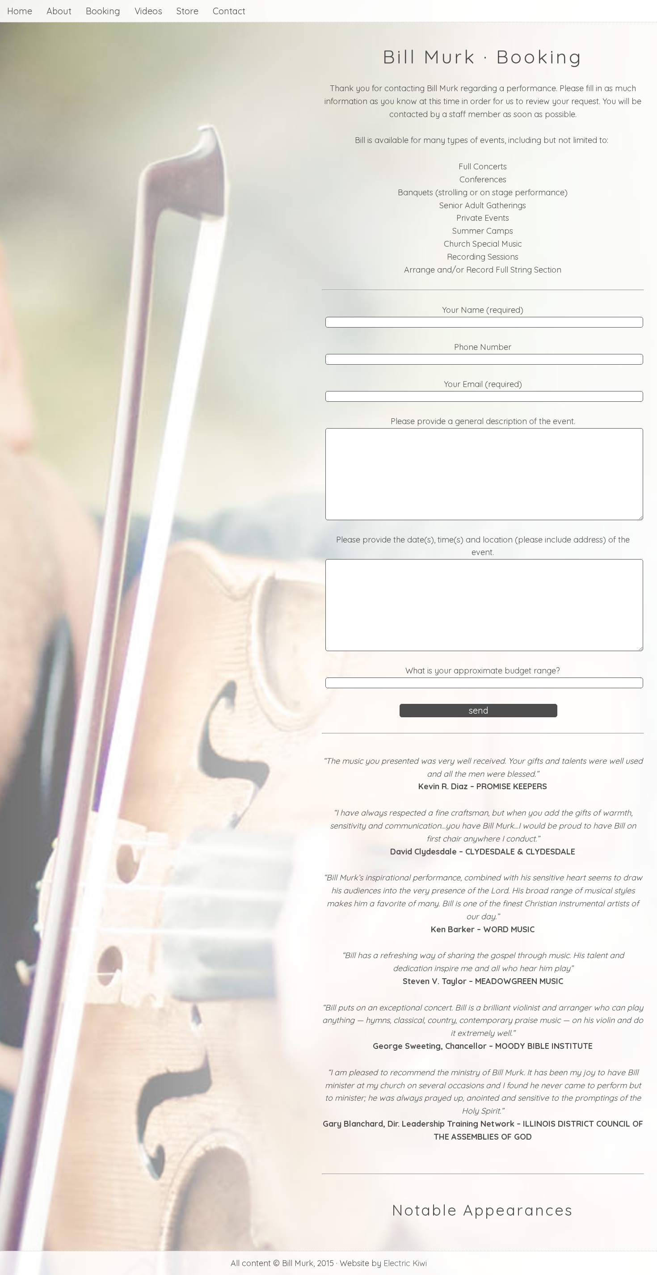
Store (187, 11)
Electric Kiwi (405, 1263)
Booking (103, 11)
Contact (229, 11)
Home (19, 11)
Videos (148, 11)
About (59, 11)
